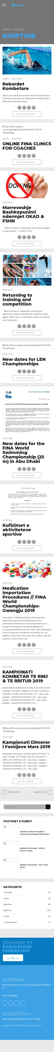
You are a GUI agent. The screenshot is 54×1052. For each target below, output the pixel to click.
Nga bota (8, 904)
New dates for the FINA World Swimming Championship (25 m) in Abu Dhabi (24, 452)
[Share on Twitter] (24, 108)
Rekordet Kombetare (16, 86)
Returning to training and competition (17, 299)
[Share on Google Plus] (34, 108)
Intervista (8, 892)
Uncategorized (10, 922)
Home (6, 29)
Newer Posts (14, 792)
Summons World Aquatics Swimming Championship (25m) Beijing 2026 (35, 834)
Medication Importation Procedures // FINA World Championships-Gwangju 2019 (24, 599)
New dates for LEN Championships (24, 361)
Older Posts (40, 792)
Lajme (6, 79)
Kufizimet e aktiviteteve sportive (17, 530)
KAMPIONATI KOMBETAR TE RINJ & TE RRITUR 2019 (25, 676)
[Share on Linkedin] (29, 108)
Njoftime (17, 79)
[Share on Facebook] (19, 108)
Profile (6, 916)
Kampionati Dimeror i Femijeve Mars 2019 (26, 744)
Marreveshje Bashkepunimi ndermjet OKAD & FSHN (23, 214)
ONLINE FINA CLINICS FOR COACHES (27, 146)
